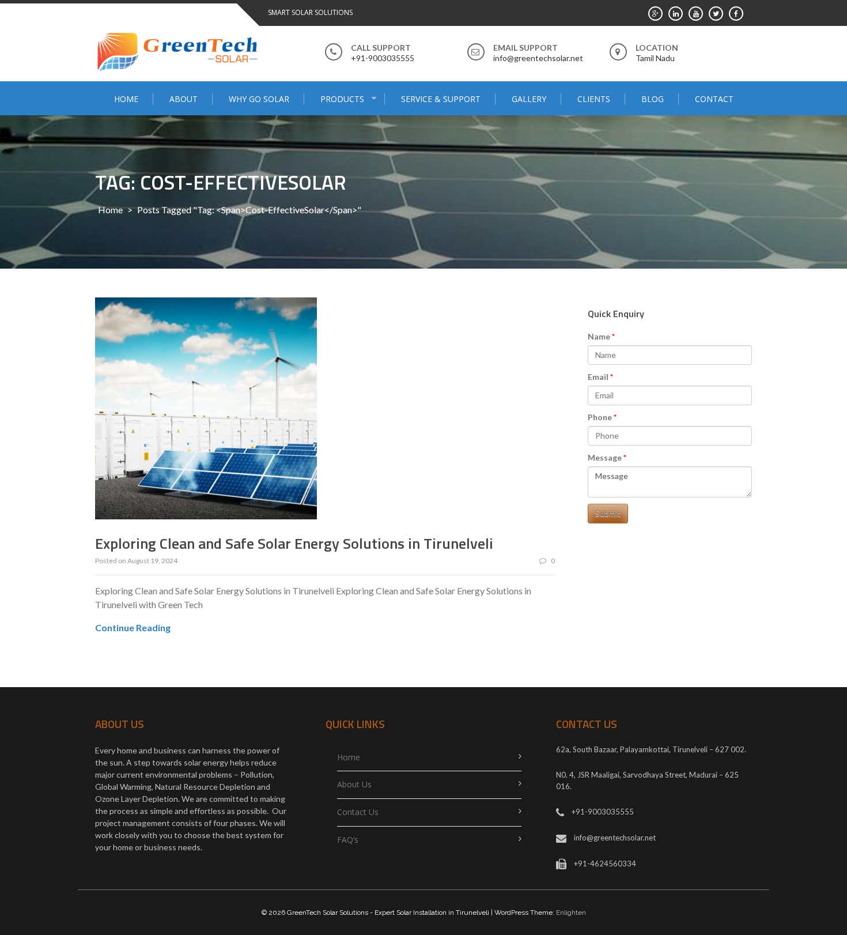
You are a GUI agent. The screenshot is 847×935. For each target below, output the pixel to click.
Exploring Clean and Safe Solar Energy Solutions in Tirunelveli (294, 543)
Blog (652, 98)
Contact (714, 98)
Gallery (529, 98)
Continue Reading (133, 627)
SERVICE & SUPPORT (441, 98)
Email (598, 377)
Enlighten (571, 912)
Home (126, 98)
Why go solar (259, 98)
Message (605, 457)
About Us (354, 784)
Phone (600, 417)
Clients (593, 98)
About (183, 98)
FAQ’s (347, 839)
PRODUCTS (342, 98)
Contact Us (358, 811)
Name (599, 336)
